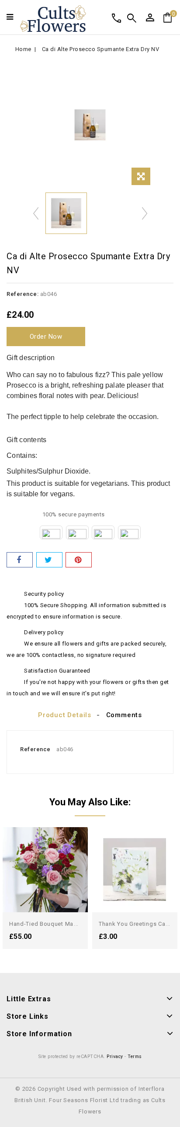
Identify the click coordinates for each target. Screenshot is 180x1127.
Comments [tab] (124, 715)
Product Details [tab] (64, 715)
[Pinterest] (78, 560)
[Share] (19, 560)
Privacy (115, 1056)
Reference (35, 749)
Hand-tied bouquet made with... (54, 924)
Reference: (22, 294)
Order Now (46, 336)
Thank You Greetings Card (135, 924)
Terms (135, 1056)
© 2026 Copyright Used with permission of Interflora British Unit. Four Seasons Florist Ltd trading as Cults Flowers (90, 1100)
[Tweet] (49, 560)
